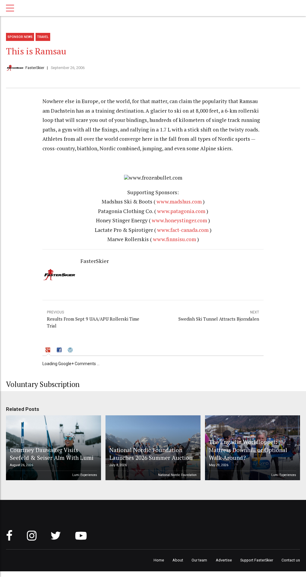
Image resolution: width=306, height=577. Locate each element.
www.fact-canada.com (183, 229)
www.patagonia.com (181, 211)
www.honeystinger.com (179, 220)
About (177, 560)
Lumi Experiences (84, 475)
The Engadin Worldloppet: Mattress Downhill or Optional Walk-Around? (248, 449)
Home (159, 560)
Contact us (290, 560)
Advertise (224, 560)
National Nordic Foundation (177, 475)
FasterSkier (34, 67)
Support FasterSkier (256, 560)
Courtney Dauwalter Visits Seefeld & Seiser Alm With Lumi (52, 453)
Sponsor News (20, 37)
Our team (199, 560)
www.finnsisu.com (174, 239)
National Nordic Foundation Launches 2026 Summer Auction (150, 453)
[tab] (48, 350)
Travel (43, 37)
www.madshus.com (179, 201)
